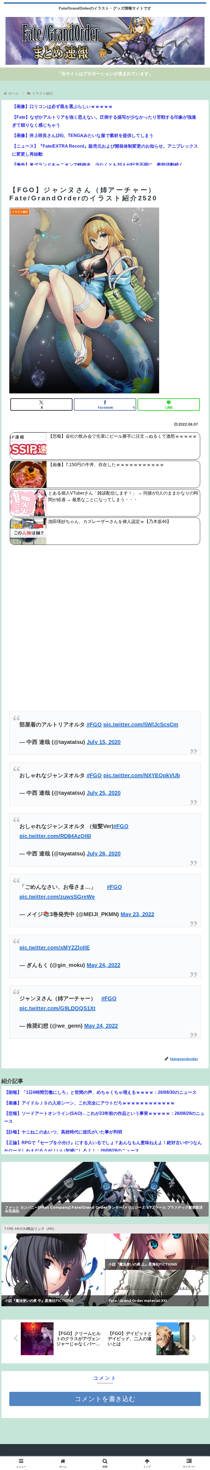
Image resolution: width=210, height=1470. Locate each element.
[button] (194, 1017)
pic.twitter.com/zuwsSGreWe (57, 897)
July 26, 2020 (104, 854)
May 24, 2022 (103, 965)
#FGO (94, 724)
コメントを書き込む (105, 1398)
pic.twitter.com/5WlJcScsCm (140, 724)
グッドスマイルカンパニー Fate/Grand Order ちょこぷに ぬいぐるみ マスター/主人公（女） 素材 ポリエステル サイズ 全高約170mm (103, 1209)
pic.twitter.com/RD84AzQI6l (55, 836)
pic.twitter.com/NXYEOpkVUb (141, 775)
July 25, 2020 (104, 793)
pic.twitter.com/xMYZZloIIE (54, 948)
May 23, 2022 (137, 914)
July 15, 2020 (104, 742)
